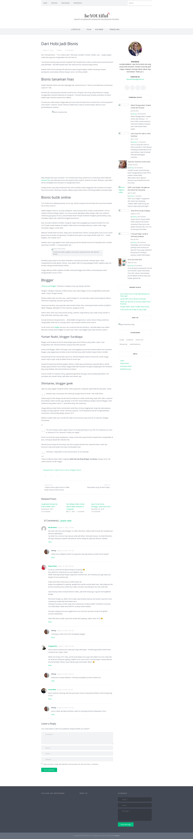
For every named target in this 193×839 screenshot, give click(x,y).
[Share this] (43, 476)
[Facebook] (115, 3)
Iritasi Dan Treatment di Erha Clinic (139, 162)
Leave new (65, 520)
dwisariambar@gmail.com (135, 79)
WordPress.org (125, 369)
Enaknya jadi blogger (49, 286)
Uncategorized (134, 344)
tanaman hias (45, 180)
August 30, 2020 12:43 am (65, 674)
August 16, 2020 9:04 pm (66, 566)
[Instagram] (124, 3)
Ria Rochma (52, 527)
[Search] (150, 3)
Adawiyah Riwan (48, 470)
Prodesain (116, 835)
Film (121, 340)
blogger (57, 327)
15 (45, 511)
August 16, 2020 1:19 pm (66, 527)
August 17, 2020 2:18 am (66, 646)
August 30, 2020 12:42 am (65, 708)
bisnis (67, 470)
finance (78, 470)
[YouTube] (121, 3)
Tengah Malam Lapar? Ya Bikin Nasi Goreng (134, 307)
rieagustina (52, 646)
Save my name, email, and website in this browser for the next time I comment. (70, 764)
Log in (122, 360)
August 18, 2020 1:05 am (65, 689)
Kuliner (128, 340)
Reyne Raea (52, 566)
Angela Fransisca (59, 470)
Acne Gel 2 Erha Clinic (135, 260)
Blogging (73, 470)
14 (95, 511)
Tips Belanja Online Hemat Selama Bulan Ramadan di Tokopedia (75, 506)
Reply (50, 542)
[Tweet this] (49, 476)
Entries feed (124, 363)
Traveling (122, 344)
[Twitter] (118, 3)
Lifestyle (59, 50)
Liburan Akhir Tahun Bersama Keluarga (133, 299)
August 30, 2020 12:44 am (65, 630)
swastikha (52, 689)
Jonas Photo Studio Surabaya (140, 211)
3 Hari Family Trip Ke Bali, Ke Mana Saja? (133, 310)
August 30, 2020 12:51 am (65, 550)
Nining (134, 114)
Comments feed (125, 366)
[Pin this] (59, 476)
